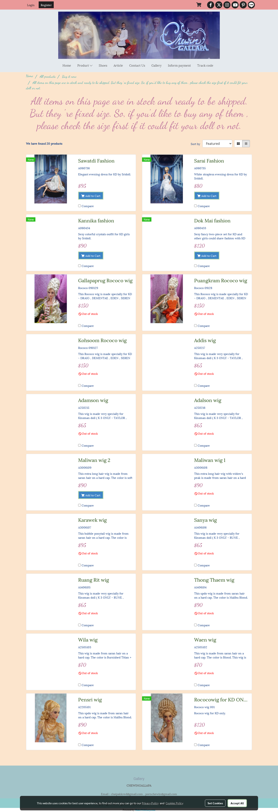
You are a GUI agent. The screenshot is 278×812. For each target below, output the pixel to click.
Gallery (156, 65)
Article (118, 65)
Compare (88, 206)
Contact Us (137, 65)
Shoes (103, 65)
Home (66, 65)
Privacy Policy (150, 803)
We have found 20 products (44, 143)
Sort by (196, 144)
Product (83, 65)
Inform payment (179, 65)
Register (46, 5)
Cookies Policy (174, 803)
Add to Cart (92, 195)
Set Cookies (215, 803)
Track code (205, 65)
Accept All (237, 803)
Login (31, 5)
